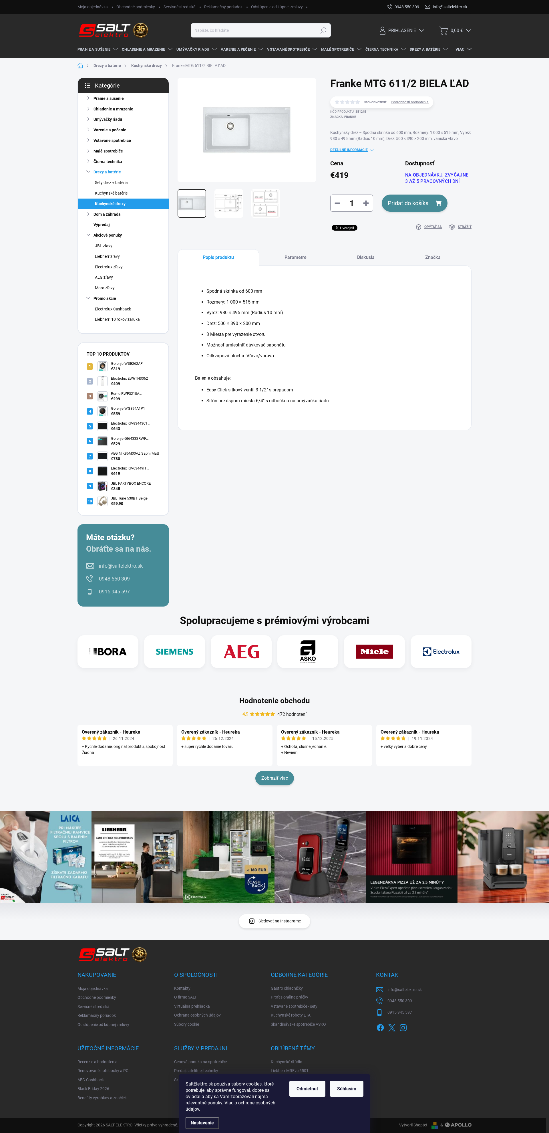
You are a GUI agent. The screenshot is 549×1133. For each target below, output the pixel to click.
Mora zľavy (105, 288)
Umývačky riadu (108, 119)
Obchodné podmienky (135, 7)
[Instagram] (403, 1026)
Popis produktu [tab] (218, 257)
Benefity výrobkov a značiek (102, 1098)
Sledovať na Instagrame (279, 921)
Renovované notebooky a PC (102, 1070)
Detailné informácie (349, 150)
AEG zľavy (104, 277)
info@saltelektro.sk (121, 566)
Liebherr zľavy (107, 256)
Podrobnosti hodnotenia (410, 102)
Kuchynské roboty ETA (291, 1015)
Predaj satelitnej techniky (196, 1070)
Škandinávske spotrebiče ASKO (298, 1024)
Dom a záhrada (107, 214)
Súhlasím (346, 1089)
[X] (391, 1026)
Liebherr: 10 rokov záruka (117, 319)
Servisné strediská (180, 7)
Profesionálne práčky (289, 997)
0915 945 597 (114, 592)
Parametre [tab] (296, 257)
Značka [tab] (433, 257)
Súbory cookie (186, 1024)
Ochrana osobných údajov (197, 1015)
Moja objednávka (92, 7)
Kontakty (182, 988)
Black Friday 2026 (93, 1088)
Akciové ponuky (108, 235)
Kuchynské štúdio (286, 1061)
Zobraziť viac (274, 778)
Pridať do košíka (408, 203)
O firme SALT (185, 997)
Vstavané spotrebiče (112, 140)
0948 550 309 (114, 579)
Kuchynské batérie (111, 193)
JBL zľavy (103, 245)
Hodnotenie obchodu (274, 700)
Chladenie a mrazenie (113, 109)
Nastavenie (202, 1123)
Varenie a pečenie (110, 130)
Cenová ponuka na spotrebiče (200, 1061)
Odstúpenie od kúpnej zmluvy (277, 7)
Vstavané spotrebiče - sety (294, 1006)
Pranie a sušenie (109, 98)
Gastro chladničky (287, 988)
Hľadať (323, 30)
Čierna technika (108, 161)
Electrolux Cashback (113, 309)
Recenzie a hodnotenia (97, 1061)
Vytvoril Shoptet (413, 1125)
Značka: (343, 117)
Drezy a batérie (107, 172)
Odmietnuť (307, 1089)
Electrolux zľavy (109, 267)
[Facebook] (380, 1026)
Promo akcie (105, 298)
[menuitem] (96, 49)
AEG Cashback (90, 1079)
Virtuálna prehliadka (192, 1006)
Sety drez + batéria (111, 182)
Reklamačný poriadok (223, 7)
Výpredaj (102, 224)
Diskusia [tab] (366, 257)
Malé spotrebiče (108, 151)
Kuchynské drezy (110, 203)
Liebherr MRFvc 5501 (290, 1070)
